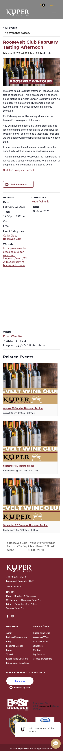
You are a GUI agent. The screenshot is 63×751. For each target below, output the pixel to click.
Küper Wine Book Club (17, 663)
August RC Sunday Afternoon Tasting (23, 408)
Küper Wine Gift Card (17, 658)
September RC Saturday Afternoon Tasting (25, 525)
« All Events (10, 27)
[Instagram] (12, 616)
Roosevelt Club (12, 238)
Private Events (40, 641)
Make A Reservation (16, 637)
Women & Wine (41, 637)
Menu (9, 650)
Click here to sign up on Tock (18, 170)
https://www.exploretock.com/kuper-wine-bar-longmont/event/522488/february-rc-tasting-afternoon (15, 257)
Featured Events (14, 645)
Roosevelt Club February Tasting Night (17, 546)
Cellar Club (9, 235)
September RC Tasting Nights (18, 465)
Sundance (38, 645)
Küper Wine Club (41, 632)
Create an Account (42, 658)
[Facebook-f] (7, 616)
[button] (54, 13)
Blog (8, 641)
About (9, 632)
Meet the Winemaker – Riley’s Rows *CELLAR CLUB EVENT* (42, 546)
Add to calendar (19, 184)
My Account (39, 654)
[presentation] (30, 383)
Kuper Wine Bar (41, 201)
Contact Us (38, 650)
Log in (51, 5)
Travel (9, 654)
